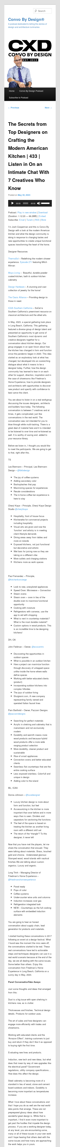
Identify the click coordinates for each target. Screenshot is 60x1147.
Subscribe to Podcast (18, 97)
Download (43, 212)
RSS (37, 219)
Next (48, 107)
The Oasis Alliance (17, 297)
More (43, 219)
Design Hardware (16, 286)
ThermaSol (13, 258)
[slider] (45, 203)
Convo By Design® (26, 19)
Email (22, 219)
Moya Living (14, 272)
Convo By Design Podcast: (31, 90)
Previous (13, 107)
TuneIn (29, 219)
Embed (42, 216)
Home (11, 90)
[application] (30, 203)
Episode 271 (26, 262)
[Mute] (38, 203)
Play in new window (27, 212)
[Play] (12, 203)
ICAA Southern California (20, 308)
